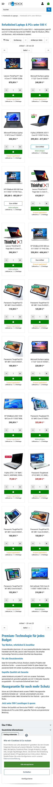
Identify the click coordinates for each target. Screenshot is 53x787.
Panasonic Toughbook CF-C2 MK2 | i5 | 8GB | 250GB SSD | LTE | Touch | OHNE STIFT (40, 474)
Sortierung (17, 40)
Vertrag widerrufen (10, 735)
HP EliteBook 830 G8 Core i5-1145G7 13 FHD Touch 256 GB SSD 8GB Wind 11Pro (13, 190)
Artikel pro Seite (36, 40)
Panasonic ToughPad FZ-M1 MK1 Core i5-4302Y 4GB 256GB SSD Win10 (13, 304)
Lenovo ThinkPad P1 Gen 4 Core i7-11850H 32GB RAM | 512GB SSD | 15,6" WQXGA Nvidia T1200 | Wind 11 (13, 77)
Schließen (27, 772)
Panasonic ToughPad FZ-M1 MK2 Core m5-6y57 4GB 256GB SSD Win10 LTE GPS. (13, 587)
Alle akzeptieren (27, 764)
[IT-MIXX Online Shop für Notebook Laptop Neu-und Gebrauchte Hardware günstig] (15, 4)
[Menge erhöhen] (20, 90)
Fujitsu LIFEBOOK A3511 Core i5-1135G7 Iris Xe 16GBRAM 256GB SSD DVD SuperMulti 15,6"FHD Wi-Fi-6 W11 (39, 134)
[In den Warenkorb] (13, 95)
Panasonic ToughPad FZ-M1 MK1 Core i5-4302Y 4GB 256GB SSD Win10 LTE (13, 530)
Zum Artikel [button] (40, 147)
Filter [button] (7, 40)
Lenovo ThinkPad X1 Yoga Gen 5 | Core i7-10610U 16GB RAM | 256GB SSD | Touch (39, 190)
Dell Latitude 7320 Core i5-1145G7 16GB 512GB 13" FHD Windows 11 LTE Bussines (39, 587)
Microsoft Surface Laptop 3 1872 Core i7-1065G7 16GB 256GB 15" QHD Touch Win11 (13, 134)
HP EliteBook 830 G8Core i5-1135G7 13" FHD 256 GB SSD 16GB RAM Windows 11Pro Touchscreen (39, 247)
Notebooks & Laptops (10, 16)
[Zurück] (4, 50)
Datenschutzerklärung (12, 759)
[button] (42, 3)
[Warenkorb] (48, 3)
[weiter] (48, 50)
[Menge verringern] (6, 90)
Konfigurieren (27, 779)
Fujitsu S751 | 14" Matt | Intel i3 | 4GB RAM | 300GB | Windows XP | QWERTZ (13, 474)
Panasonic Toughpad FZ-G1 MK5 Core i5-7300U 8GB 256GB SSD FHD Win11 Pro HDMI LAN (40, 417)
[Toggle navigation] (3, 3)
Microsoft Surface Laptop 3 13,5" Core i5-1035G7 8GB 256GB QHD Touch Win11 (40, 77)
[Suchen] (48, 9)
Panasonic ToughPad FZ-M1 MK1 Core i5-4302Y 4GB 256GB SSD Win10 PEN (39, 530)
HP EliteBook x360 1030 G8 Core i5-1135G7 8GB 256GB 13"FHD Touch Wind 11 (13, 417)
